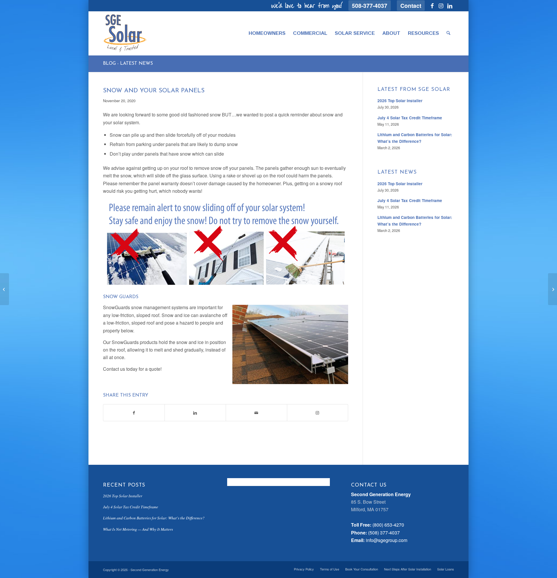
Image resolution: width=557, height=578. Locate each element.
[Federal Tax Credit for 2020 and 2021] (552, 289)
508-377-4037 (369, 5)
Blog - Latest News (128, 63)
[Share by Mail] (256, 412)
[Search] (448, 33)
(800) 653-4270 (388, 524)
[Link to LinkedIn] (449, 5)
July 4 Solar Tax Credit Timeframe (409, 117)
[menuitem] (370, 5)
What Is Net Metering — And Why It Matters (138, 529)
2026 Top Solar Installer (399, 100)
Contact (410, 5)
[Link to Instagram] (441, 5)
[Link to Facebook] (432, 5)
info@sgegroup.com (386, 540)
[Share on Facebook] (133, 412)
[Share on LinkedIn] (195, 412)
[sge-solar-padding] (125, 33)
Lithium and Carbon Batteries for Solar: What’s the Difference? (154, 518)
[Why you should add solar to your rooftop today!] (4, 289)
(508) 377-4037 (384, 532)
